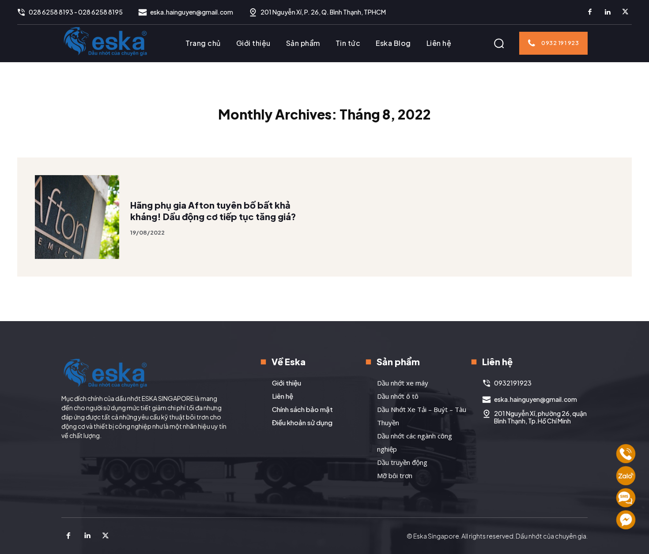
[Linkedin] (607, 12)
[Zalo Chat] (626, 476)
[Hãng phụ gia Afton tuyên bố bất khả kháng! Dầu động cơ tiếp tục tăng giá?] (77, 217)
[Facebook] (589, 12)
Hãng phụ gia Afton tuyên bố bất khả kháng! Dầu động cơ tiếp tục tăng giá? (213, 210)
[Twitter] (625, 12)
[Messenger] (626, 520)
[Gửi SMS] (626, 498)
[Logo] (105, 41)
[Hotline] (626, 454)
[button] (498, 43)
